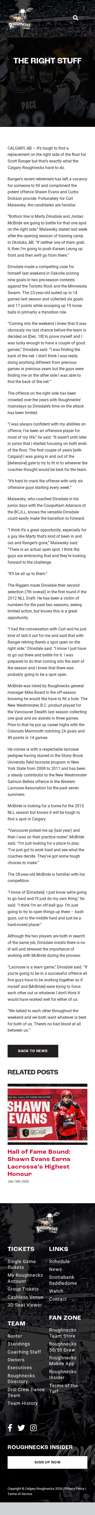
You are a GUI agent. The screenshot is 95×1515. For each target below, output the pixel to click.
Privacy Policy (74, 1466)
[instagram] (33, 1406)
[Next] (83, 1122)
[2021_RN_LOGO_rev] (47, 1191)
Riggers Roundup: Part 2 (47, 1152)
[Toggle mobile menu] (85, 17)
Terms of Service (20, 1471)
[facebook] (10, 1406)
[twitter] (21, 1406)
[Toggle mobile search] (75, 18)
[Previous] (11, 1122)
